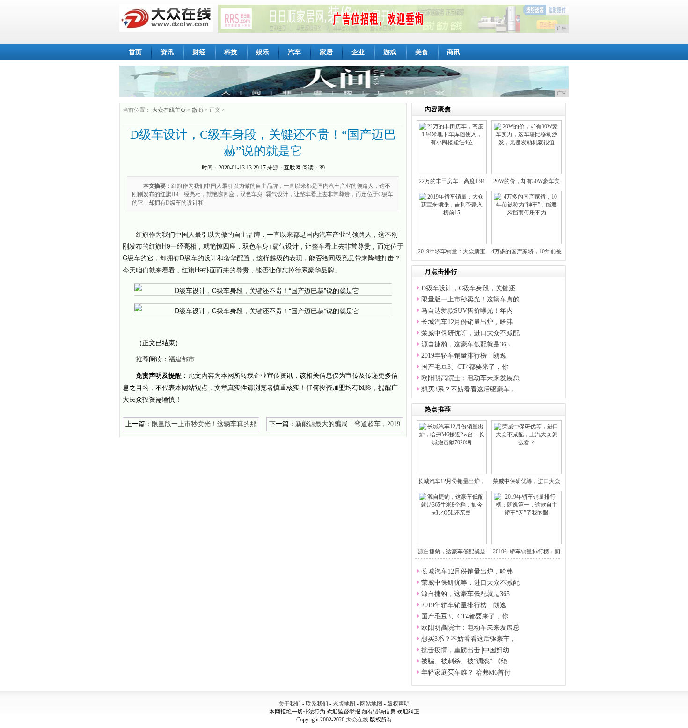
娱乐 (262, 52)
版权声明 (398, 703)
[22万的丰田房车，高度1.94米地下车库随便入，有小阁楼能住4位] (451, 134)
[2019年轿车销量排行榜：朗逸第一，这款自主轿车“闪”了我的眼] (526, 504)
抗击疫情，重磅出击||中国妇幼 (465, 650)
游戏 (389, 52)
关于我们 (289, 703)
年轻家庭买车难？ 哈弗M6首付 (466, 672)
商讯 (453, 52)
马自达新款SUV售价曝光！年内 (467, 310)
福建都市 (181, 359)
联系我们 (317, 703)
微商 (197, 110)
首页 (135, 52)
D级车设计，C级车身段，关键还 (468, 288)
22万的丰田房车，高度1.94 (452, 181)
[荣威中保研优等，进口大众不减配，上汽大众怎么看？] (526, 434)
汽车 (294, 52)
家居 (326, 52)
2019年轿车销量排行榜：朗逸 (463, 355)
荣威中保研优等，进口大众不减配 (470, 333)
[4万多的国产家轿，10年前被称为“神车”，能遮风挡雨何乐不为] (526, 204)
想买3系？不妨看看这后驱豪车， (468, 389)
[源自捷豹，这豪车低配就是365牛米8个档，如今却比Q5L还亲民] (451, 504)
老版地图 (344, 703)
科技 (230, 52)
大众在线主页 (169, 110)
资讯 (167, 52)
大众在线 (357, 719)
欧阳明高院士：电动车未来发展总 (470, 378)
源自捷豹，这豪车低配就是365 (465, 344)
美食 (421, 52)
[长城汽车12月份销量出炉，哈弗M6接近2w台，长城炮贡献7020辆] (451, 434)
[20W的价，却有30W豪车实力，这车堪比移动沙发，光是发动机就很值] (526, 134)
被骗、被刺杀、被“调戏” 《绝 (464, 661)
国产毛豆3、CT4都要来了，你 (464, 366)
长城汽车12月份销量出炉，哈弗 (467, 321)
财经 (198, 52)
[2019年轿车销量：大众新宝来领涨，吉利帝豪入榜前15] (451, 204)
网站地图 (371, 703)
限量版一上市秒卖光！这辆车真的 (470, 299)
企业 (358, 52)
